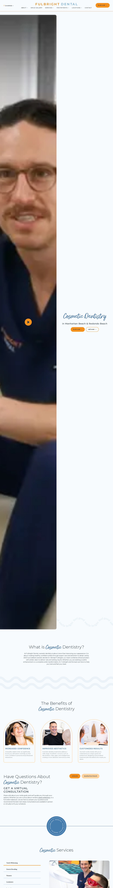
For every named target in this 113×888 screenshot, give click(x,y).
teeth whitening (44, 797)
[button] (9, 6)
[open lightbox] (28, 322)
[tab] (74, 776)
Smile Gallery (36, 8)
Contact (88, 8)
